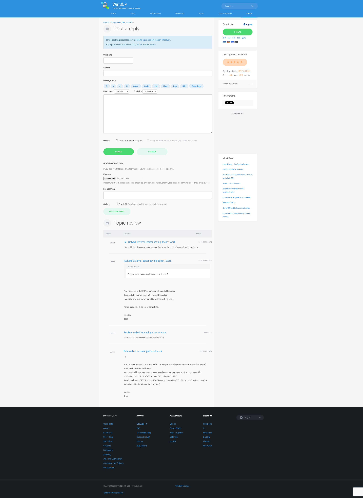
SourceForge (175, 428)
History (140, 441)
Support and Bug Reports (122, 22)
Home (113, 13)
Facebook (207, 424)
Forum (249, 13)
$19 (224, 38)
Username (107, 55)
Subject (106, 67)
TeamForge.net (176, 432)
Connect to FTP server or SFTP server (237, 197)
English (247, 417)
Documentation (225, 13)
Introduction (155, 13)
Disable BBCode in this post (130, 140)
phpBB (173, 441)
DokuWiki (174, 437)
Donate (237, 32)
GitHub (173, 424)
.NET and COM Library (112, 459)
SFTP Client (108, 437)
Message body (109, 80)
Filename (107, 174)
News (133, 13)
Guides (106, 428)
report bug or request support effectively (153, 40)
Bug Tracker (142, 445)
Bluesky (206, 437)
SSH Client (107, 441)
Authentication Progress (231, 183)
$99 (238, 38)
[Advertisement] (238, 133)
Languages (108, 450)
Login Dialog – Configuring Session (236, 164)
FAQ (138, 428)
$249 (244, 38)
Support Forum (143, 437)
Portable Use (108, 467)
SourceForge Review (230, 84)
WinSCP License (182, 486)
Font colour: (108, 91)
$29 (229, 38)
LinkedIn (207, 441)
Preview (152, 152)
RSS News (207, 445)
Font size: (138, 91)
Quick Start (108, 424)
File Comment (109, 189)
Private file (143, 204)
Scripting (107, 454)
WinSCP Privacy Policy (113, 492)
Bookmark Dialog (229, 203)
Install (201, 13)
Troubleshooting (144, 432)
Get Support (142, 424)
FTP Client (107, 432)
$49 (233, 38)
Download (179, 13)
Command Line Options (113, 463)
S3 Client (107, 445)
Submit (118, 152)
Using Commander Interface (233, 169)
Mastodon (207, 432)
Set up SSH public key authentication (236, 208)
